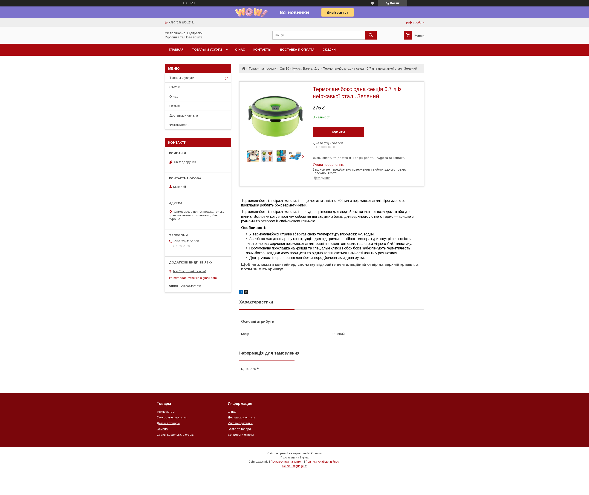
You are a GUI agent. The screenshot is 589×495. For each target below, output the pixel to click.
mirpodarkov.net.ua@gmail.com (195, 278)
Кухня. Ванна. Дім (306, 68)
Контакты (262, 49)
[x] (246, 293)
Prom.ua (316, 453)
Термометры (166, 411)
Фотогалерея (179, 125)
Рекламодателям (240, 423)
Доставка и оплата (297, 49)
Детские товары (168, 423)
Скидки (329, 49)
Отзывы (175, 106)
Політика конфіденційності (323, 461)
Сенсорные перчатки (172, 417)
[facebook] (241, 293)
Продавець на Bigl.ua (294, 457)
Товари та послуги (262, 68)
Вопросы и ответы (241, 434)
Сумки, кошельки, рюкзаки (175, 434)
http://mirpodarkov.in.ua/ (189, 271)
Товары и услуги (207, 49)
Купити (338, 132)
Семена (162, 429)
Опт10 (284, 68)
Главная (176, 49)
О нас (240, 49)
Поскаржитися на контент (287, 461)
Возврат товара (239, 429)
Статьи (174, 87)
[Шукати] (371, 35)
